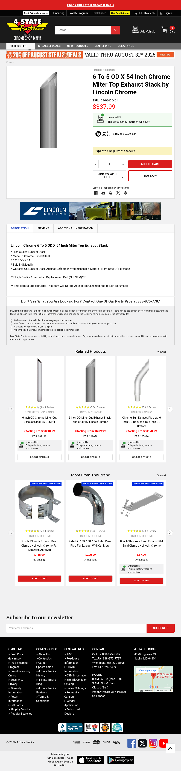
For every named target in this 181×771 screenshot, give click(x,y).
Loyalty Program (78, 13)
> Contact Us (44, 658)
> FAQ (68, 654)
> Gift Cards (15, 705)
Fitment (43, 228)
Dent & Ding (103, 46)
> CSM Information (75, 675)
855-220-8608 (116, 662)
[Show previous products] (11, 409)
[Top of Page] (170, 748)
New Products (77, 46)
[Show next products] (170, 409)
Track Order (99, 13)
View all (161, 351)
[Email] (103, 193)
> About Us (43, 654)
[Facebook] (96, 193)
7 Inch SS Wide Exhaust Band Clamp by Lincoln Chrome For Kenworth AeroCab (39, 546)
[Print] (110, 193)
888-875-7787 (149, 301)
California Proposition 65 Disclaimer (111, 187)
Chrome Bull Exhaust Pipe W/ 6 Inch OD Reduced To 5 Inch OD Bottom (141, 422)
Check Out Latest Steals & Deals (90, 5)
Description (20, 228)
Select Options (39, 457)
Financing (58, 13)
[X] (118, 193)
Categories (18, 46)
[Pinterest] (125, 193)
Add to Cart (39, 578)
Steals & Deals (49, 46)
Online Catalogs (76, 688)
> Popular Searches (20, 713)
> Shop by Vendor (19, 709)
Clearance (126, 46)
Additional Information (75, 228)
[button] (144, 30)
